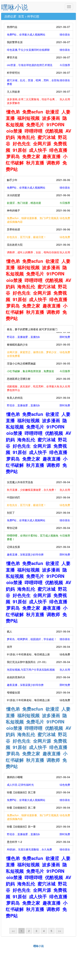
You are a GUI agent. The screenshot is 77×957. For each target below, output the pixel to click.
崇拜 (38, 646)
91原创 (20, 150)
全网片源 (42, 143)
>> (59, 931)
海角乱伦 (26, 137)
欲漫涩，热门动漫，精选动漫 (38, 203)
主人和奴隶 (38, 91)
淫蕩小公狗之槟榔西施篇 (38, 363)
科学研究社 (38, 72)
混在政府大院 (38, 244)
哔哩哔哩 (34, 131)
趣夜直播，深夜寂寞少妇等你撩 (38, 554)
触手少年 (38, 180)
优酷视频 (54, 131)
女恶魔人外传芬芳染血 (38, 482)
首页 (21, 16)
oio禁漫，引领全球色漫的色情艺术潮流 (38, 65)
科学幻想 (33, 16)
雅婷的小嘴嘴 (38, 777)
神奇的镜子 (38, 210)
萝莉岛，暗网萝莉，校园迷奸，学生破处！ (38, 639)
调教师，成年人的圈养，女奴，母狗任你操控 (38, 252)
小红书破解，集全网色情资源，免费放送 (38, 371)
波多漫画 (51, 118)
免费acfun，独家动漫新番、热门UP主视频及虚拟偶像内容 (38, 220)
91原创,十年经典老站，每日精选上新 (38, 654)
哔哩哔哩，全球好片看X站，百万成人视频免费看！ (38, 537)
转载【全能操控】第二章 (38, 807)
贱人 (38, 631)
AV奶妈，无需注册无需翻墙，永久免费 (38, 849)
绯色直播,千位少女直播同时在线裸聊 (38, 50)
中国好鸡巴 (38, 497)
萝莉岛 (13, 156)
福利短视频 (28, 118)
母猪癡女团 (38, 692)
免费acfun (32, 111)
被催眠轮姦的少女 (38, 344)
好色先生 (22, 143)
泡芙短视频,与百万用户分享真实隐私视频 (38, 669)
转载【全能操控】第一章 (38, 826)
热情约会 (38, 27)
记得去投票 (38, 547)
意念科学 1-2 (38, 842)
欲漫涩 (52, 111)
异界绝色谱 (38, 229)
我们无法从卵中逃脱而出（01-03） (38, 662)
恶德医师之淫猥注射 (38, 378)
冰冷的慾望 (38, 195)
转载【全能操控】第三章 (38, 792)
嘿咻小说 (14, 7)
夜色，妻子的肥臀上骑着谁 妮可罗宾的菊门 (38, 330)
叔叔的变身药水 (38, 677)
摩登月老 (38, 57)
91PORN (55, 124)
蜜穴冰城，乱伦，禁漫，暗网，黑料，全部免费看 (38, 82)
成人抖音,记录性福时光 (38, 784)
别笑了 (38, 512)
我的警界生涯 (38, 42)
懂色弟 (13, 111)
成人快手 (38, 150)
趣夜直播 (52, 156)
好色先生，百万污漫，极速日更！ (38, 237)
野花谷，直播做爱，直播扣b (38, 337)
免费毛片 (35, 124)
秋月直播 (35, 162)
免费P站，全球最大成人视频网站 (38, 34)
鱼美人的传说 (38, 397)
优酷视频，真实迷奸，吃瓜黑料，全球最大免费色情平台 (38, 388)
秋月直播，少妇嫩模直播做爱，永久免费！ (38, 490)
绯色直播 (58, 150)
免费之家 (31, 156)
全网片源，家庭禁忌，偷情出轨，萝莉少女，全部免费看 (38, 354)
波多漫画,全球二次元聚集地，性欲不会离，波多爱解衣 (38, 101)
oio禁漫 (14, 131)
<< (13, 931)
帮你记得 (38, 528)
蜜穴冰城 (47, 137)
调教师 (53, 162)
